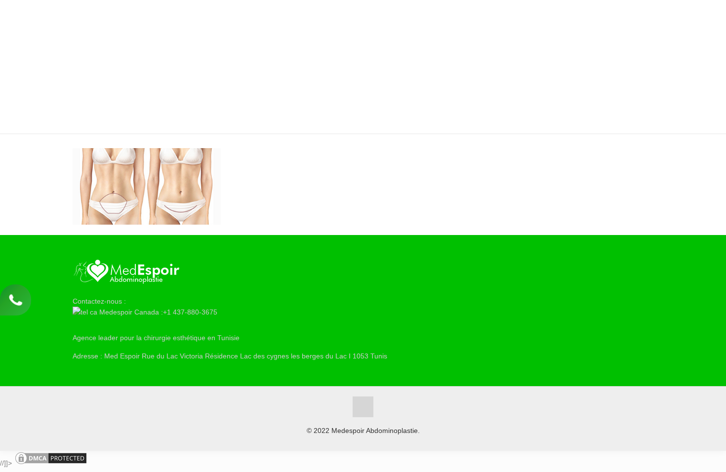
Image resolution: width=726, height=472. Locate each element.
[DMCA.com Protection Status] (51, 463)
